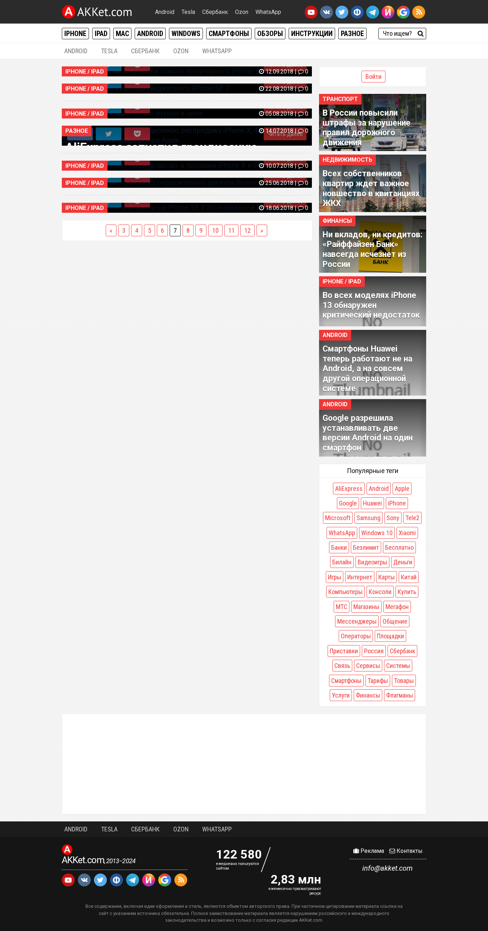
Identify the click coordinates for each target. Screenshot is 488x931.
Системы (398, 665)
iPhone (75, 33)
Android (164, 12)
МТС (341, 606)
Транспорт (340, 99)
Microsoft (337, 518)
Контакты (409, 850)
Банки (339, 547)
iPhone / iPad (342, 281)
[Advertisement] (244, 764)
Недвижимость (347, 159)
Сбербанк (215, 12)
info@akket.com (387, 868)
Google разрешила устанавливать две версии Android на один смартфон (368, 433)
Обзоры (270, 33)
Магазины (366, 606)
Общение (395, 621)
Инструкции (312, 33)
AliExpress (349, 488)
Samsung (368, 518)
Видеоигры (372, 562)
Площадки (390, 636)
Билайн (342, 562)
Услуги (341, 695)
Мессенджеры (357, 621)
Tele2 (412, 518)
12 (247, 230)
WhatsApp (268, 12)
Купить (407, 591)
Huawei (372, 503)
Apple (402, 488)
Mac (122, 33)
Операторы (356, 636)
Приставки (344, 651)
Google (348, 503)
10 (215, 230)
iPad (101, 33)
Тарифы (378, 680)
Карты (386, 577)
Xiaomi (407, 533)
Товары (404, 680)
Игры (334, 577)
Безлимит (366, 547)
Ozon (241, 12)
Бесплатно (399, 547)
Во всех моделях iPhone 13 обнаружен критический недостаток (371, 305)
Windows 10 (377, 533)
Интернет (359, 577)
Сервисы (368, 665)
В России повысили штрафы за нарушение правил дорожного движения (366, 127)
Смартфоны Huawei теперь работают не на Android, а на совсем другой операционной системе (367, 368)
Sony (393, 518)
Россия (374, 651)
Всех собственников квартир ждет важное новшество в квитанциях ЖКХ (371, 188)
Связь (342, 665)
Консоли (380, 591)
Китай (409, 577)
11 (231, 230)
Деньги (402, 562)
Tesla (188, 12)
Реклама (371, 850)
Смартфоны (229, 33)
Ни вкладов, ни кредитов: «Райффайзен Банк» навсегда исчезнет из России (373, 249)
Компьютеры (345, 591)
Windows (185, 33)
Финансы (337, 220)
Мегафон (397, 606)
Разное (352, 33)
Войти (373, 76)
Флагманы (399, 695)
